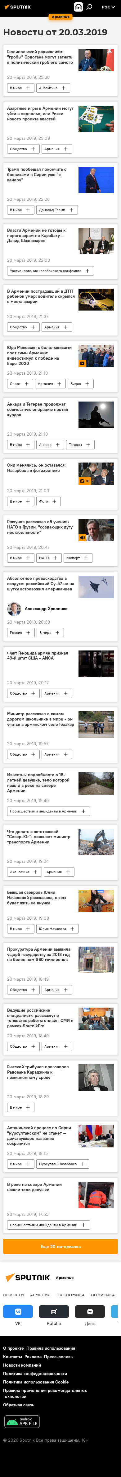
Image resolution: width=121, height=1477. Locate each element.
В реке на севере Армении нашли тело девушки (34, 1187)
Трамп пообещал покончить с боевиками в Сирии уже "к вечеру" (36, 175)
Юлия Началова (52, 928)
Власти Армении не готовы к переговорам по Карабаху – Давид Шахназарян (36, 236)
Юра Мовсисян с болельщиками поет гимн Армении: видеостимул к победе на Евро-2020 (39, 355)
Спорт (15, 383)
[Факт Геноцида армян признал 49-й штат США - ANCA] (96, 663)
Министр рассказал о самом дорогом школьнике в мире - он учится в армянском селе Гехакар (40, 719)
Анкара (45, 444)
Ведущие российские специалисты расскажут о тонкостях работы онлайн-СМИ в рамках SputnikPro (40, 1018)
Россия (16, 632)
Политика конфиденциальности (35, 1373)
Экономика (19, 871)
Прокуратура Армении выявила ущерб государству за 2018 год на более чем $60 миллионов (38, 955)
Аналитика (48, 87)
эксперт (73, 557)
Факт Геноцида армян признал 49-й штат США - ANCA (37, 655)
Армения (52, 148)
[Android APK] (22, 1422)
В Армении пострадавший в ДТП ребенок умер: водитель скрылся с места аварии (41, 297)
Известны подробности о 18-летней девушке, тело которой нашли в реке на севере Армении (38, 782)
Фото (43, 501)
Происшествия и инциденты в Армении (43, 811)
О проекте (13, 1348)
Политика (103, 1294)
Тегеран (75, 444)
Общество (18, 148)
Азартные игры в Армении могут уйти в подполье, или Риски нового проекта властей (40, 114)
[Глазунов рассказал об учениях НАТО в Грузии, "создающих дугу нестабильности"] (96, 530)
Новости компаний (22, 1365)
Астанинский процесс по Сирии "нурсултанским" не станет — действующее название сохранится (39, 1135)
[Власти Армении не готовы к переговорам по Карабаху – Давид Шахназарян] (96, 241)
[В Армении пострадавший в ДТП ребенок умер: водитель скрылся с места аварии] (96, 300)
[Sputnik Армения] (18, 9)
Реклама (33, 1356)
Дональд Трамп (52, 209)
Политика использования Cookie (36, 1382)
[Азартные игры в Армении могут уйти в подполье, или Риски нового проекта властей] (96, 119)
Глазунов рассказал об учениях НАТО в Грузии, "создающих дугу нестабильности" (40, 527)
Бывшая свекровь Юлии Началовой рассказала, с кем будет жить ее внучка (36, 898)
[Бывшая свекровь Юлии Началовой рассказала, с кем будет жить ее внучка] (96, 901)
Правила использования (50, 1348)
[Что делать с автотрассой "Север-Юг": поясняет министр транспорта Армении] (96, 842)
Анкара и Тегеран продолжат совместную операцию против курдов (37, 409)
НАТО (44, 557)
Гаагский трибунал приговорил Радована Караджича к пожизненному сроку (38, 1072)
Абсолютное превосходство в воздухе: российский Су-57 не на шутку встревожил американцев (40, 584)
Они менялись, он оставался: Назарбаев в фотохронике (36, 468)
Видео (75, 383)
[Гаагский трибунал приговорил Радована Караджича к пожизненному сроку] (96, 1077)
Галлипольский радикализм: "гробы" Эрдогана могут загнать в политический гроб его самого (40, 57)
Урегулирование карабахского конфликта (45, 270)
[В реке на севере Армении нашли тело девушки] (96, 1195)
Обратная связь (18, 1405)
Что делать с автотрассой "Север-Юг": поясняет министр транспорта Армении (38, 837)
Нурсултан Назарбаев (58, 1163)
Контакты (12, 1356)
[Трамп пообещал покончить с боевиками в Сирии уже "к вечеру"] (96, 180)
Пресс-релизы (59, 1356)
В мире (16, 87)
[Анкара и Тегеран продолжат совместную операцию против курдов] (96, 415)
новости (13, 1294)
